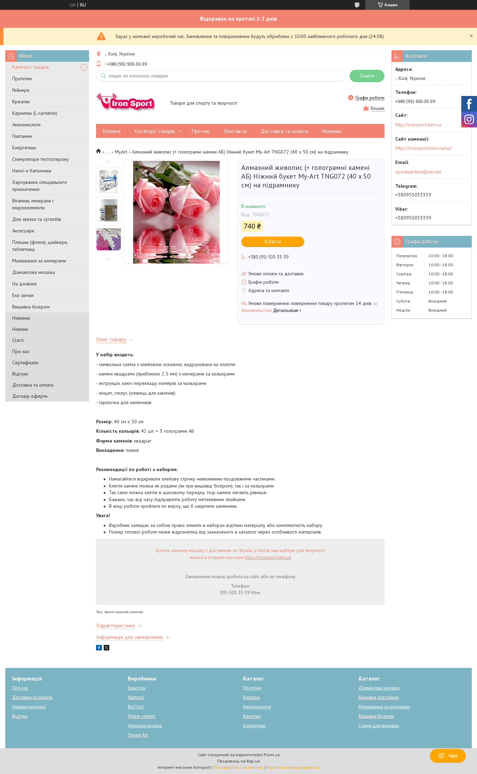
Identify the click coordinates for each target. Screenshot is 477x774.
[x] (106, 649)
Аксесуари (23, 231)
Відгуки (20, 374)
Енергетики (24, 147)
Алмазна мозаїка (145, 726)
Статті (18, 340)
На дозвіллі (24, 284)
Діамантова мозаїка (33, 272)
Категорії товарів (30, 67)
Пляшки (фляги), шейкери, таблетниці (40, 245)
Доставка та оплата (32, 385)
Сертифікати (25, 362)
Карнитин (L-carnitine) (34, 113)
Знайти (367, 76)
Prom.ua (272, 754)
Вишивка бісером (31, 307)
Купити (273, 241)
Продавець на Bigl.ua (238, 761)
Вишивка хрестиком (379, 697)
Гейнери (20, 90)
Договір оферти (29, 396)
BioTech (136, 707)
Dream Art (138, 735)
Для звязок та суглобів (36, 219)
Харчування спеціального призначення (39, 185)
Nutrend (136, 697)
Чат (453, 756)
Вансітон (137, 688)
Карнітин (252, 716)
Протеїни (22, 78)
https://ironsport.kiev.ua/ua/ (423, 148)
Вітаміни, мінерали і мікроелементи (32, 204)
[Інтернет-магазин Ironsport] (129, 103)
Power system (141, 716)
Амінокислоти (26, 124)
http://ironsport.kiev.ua (418, 124)
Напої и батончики (31, 171)
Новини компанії (29, 707)
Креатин (21, 101)
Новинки (21, 318)
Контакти (236, 131)
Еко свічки (23, 295)
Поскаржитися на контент (238, 767)
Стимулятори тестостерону (40, 159)
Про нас (20, 351)
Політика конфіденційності (293, 767)
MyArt (121, 152)
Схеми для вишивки (379, 726)
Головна (111, 131)
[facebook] (99, 649)
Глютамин (22, 136)
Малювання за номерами (39, 261)
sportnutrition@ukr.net (418, 172)
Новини (20, 329)
